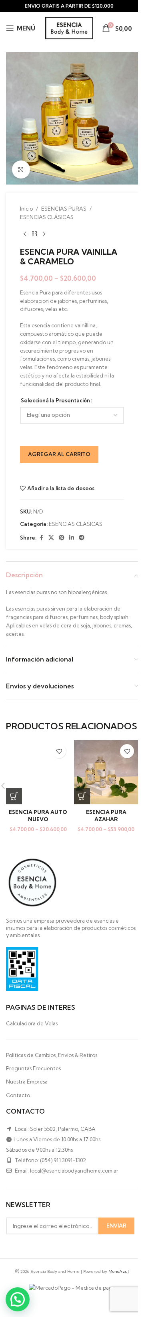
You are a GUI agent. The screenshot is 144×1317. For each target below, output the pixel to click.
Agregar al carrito (59, 454)
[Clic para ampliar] (21, 169)
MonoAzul (118, 1271)
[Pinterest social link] (61, 537)
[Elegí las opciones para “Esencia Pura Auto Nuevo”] (14, 796)
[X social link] (51, 537)
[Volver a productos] (34, 234)
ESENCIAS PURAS (63, 208)
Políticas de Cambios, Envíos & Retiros (51, 1055)
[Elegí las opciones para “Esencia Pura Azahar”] (82, 796)
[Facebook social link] (41, 537)
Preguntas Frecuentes (33, 1068)
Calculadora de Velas (32, 1023)
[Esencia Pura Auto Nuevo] (38, 772)
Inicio (26, 208)
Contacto (18, 1095)
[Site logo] (69, 27)
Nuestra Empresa (27, 1081)
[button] (18, 1299)
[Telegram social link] (81, 537)
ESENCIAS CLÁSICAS (47, 217)
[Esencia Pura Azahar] (106, 772)
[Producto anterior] (25, 234)
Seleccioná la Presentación (55, 400)
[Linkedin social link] (71, 537)
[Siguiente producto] (44, 234)
